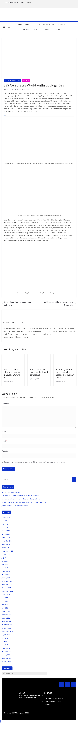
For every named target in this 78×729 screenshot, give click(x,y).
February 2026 (6, 534)
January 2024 (6, 618)
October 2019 (6, 662)
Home (20, 24)
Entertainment (49, 24)
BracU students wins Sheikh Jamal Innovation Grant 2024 (12, 373)
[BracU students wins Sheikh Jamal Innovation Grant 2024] (13, 356)
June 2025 (5, 561)
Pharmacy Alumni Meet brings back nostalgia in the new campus (65, 373)
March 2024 (6, 611)
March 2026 (6, 531)
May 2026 (5, 524)
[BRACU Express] (4, 26)
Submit (57, 29)
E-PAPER (36, 29)
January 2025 (6, 578)
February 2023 (6, 651)
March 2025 (6, 571)
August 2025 (6, 554)
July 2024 (5, 598)
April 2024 (5, 608)
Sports (37, 24)
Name (5, 431)
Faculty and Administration (12, 80)
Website (5, 451)
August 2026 (6, 517)
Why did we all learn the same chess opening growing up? (21, 499)
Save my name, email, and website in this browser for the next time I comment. (34, 462)
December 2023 (7, 621)
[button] (30, 24)
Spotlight (26, 29)
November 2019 (7, 658)
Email (4, 441)
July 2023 (5, 638)
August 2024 (6, 595)
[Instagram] (61, 684)
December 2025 (7, 541)
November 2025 (7, 544)
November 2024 (7, 584)
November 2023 (7, 625)
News (27, 24)
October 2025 (6, 548)
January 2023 (6, 655)
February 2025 (6, 574)
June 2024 (5, 601)
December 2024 (7, 581)
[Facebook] (67, 684)
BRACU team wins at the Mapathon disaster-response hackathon (24, 502)
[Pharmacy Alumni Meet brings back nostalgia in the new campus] (65, 356)
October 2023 (6, 628)
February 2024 (6, 615)
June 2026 (5, 521)
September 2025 (7, 551)
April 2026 (5, 528)
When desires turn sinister (11, 492)
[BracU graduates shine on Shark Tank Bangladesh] (39, 356)
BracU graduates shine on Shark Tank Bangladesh (39, 372)
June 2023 (5, 641)
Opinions (61, 24)
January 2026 (6, 538)
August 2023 (6, 635)
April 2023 (5, 645)
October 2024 (6, 588)
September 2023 (7, 631)
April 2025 (5, 568)
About (47, 29)
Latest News (26, 80)
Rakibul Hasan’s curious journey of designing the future (21, 496)
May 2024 (5, 605)
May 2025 (5, 564)
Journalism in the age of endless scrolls (15, 506)
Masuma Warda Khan (23, 90)
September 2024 (7, 591)
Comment (6, 404)
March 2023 (6, 648)
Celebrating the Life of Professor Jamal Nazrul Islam (59, 303)
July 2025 (5, 558)
